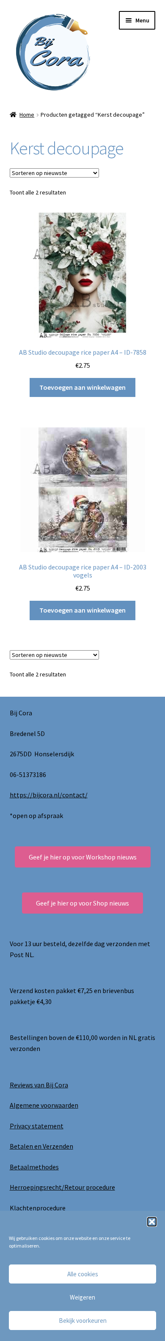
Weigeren (82, 1297)
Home (26, 114)
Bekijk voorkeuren (83, 1320)
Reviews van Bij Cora (39, 1085)
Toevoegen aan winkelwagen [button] (82, 387)
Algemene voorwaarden (44, 1105)
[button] (152, 1222)
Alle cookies (82, 1274)
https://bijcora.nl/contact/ (49, 795)
